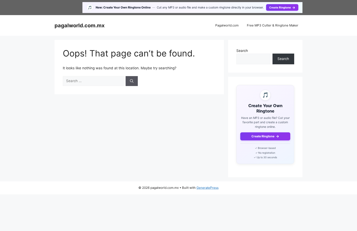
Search (242, 51)
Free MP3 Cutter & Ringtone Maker (272, 25)
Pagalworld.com (227, 25)
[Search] (132, 81)
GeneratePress (207, 188)
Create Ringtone (282, 7)
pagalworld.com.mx (80, 25)
